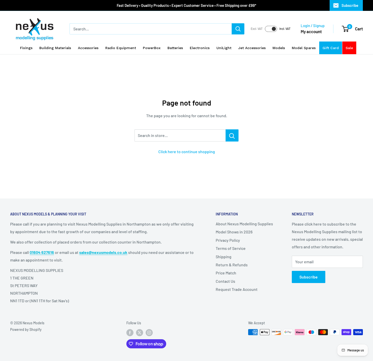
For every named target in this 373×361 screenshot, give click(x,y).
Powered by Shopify (26, 329)
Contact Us (225, 281)
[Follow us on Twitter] (139, 332)
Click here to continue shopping (186, 151)
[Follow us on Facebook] (129, 332)
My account (311, 31)
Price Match (226, 272)
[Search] (238, 28)
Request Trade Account (237, 289)
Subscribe (350, 5)
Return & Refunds (232, 264)
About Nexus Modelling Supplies (244, 223)
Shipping (223, 256)
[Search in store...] (232, 135)
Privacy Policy (228, 240)
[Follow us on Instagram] (149, 332)
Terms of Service (231, 248)
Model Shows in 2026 (234, 231)
